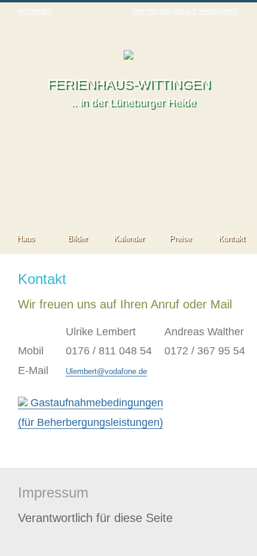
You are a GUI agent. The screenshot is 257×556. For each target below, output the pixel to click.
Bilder (77, 238)
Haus (26, 238)
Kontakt (231, 238)
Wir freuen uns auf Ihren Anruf (185, 11)
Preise (180, 238)
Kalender (129, 238)
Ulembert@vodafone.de (106, 371)
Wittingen (34, 11)
